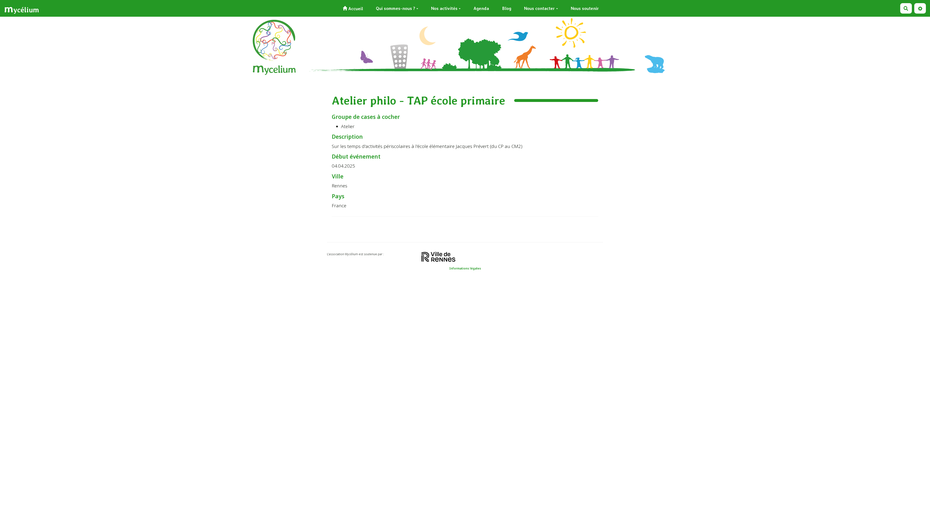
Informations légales (465, 268)
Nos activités (444, 8)
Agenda (481, 8)
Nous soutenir (585, 8)
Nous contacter (539, 8)
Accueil (355, 8)
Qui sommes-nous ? (395, 8)
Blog (506, 8)
